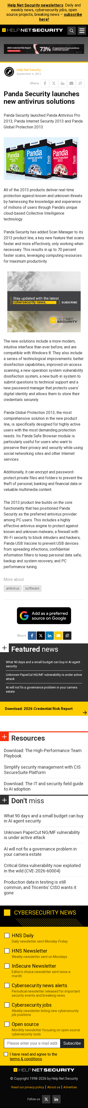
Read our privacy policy (27, 1087)
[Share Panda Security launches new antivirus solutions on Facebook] (45, 83)
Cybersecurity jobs (32, 1005)
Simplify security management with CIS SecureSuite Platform (42, 769)
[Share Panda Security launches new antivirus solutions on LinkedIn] (62, 83)
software (32, 588)
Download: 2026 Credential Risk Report (39, 709)
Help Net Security (29, 70)
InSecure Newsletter (34, 966)
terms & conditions (26, 1059)
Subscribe (72, 1043)
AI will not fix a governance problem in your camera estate (40, 851)
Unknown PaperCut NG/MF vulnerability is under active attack (42, 835)
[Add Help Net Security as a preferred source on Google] (80, 83)
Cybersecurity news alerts (39, 985)
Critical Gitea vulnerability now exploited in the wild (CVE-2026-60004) (42, 868)
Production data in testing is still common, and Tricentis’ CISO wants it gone (40, 887)
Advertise (70, 1087)
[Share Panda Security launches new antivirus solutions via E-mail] (71, 83)
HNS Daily (22, 935)
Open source (25, 1024)
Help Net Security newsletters (35, 5)
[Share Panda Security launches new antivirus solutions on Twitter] (54, 83)
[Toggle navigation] (82, 31)
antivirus (12, 588)
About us (53, 1087)
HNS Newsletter (29, 951)
